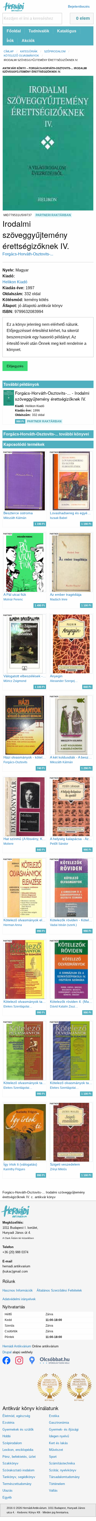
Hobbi (6, 1436)
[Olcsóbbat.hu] (54, 1360)
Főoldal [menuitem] (14, 31)
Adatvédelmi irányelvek (19, 1299)
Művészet (56, 1450)
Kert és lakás (58, 1443)
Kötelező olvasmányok (21, 55)
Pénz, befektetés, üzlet (19, 1457)
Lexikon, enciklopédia (17, 1450)
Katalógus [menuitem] (66, 31)
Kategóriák (28, 51)
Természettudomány (17, 1484)
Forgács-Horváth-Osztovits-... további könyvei (46, 434)
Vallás (53, 1490)
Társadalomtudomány (64, 1477)
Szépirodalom (54, 51)
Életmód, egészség (16, 1416)
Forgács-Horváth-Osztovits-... (27, 254)
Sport (53, 1457)
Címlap (9, 51)
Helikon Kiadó (14, 282)
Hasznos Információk (17, 1290)
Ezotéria (8, 1422)
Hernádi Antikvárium (16, 1346)
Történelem (57, 1484)
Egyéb (7, 1497)
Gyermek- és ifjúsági (64, 1429)
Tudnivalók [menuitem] (39, 31)
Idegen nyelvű (59, 1436)
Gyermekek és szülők (18, 1429)
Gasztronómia (59, 1422)
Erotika (54, 1416)
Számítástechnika (62, 1463)
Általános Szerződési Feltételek (59, 1290)
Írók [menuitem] (10, 41)
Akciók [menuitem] (28, 41)
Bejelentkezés (79, 6)
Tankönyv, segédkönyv (18, 1477)
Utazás (7, 1490)
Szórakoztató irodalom (18, 1470)
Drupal (7, 1352)
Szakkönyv (10, 1463)
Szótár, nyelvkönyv (62, 1470)
